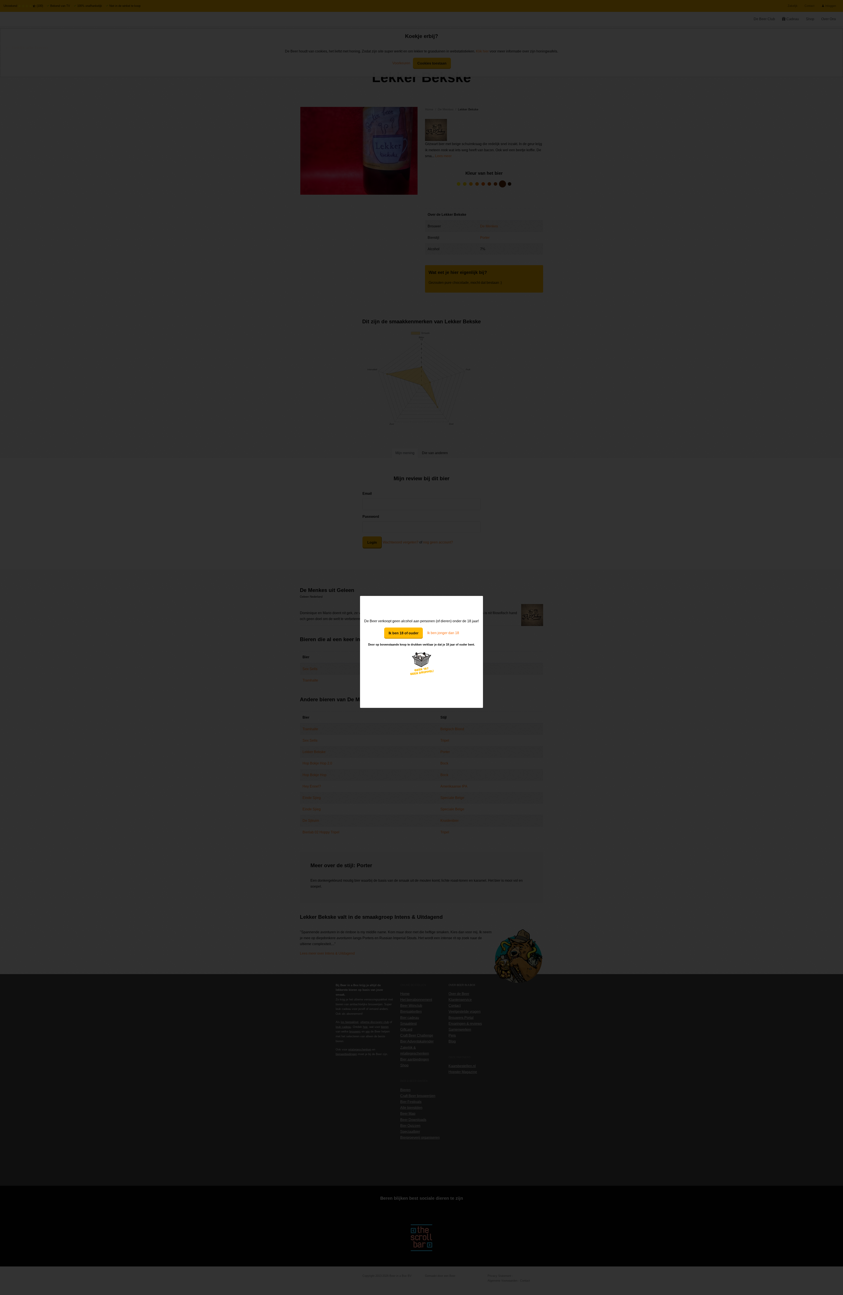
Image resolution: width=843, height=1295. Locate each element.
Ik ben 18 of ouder (403, 633)
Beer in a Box (421, 606)
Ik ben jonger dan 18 (443, 633)
